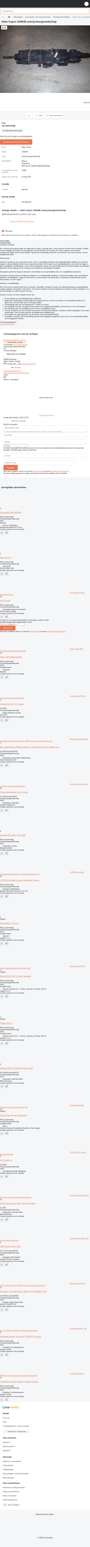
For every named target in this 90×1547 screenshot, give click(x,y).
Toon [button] (20, 364)
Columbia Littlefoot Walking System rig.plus (19, 1382)
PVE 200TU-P (6, 1160)
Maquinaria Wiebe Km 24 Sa (14, 340)
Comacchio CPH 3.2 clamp (12, 704)
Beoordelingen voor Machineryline (16, 1474)
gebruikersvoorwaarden (60, 471)
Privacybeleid (8, 1465)
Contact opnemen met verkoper (16, 142)
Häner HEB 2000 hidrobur (11, 657)
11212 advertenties (20, 345)
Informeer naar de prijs (13, 130)
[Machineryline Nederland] (16, 4)
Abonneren (7, 628)
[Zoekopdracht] (86, 11)
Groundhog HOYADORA (10, 512)
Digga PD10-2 (6, 1023)
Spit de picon (5, 557)
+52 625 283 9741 (29, 364)
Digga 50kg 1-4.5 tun (9, 923)
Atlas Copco (26, 147)
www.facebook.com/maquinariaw (16, 373)
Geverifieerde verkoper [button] (15, 342)
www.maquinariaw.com (12, 371)
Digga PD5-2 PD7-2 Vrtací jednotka (15, 976)
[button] (86, 4)
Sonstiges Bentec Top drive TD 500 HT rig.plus (20, 1337)
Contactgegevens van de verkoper (16, 1426)
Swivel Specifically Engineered (13, 1115)
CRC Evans (5, 601)
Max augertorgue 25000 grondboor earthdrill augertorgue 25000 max (29, 747)
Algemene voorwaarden (12, 1461)
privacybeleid (38, 471)
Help (4, 1422)
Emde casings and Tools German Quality (18, 1203)
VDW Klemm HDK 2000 (10, 1246)
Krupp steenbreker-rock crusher (14, 792)
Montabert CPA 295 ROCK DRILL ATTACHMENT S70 (23, 1291)
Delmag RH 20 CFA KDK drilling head (16, 1068)
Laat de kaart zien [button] (46, 397)
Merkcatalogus (8, 1478)
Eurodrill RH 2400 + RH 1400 (12, 835)
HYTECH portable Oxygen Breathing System (19, 880)
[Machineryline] (9, 16)
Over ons (6, 1418)
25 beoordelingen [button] (10, 351)
